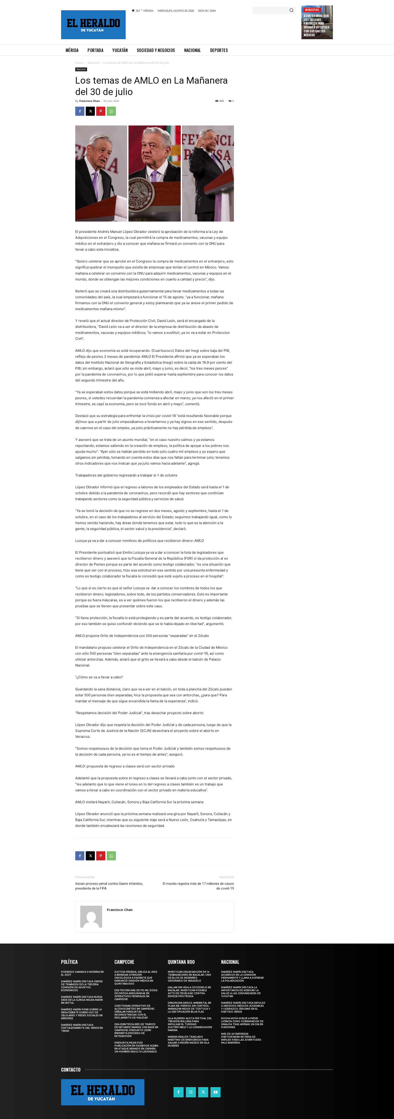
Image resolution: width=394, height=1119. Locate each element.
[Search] (291, 10)
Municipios (312, 10)
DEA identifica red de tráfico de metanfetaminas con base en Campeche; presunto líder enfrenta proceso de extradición (136, 1030)
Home (79, 63)
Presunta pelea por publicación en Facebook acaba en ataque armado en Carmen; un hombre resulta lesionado (136, 1047)
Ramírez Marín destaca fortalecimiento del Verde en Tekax (82, 1028)
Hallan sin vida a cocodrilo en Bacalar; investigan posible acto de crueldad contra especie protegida (189, 992)
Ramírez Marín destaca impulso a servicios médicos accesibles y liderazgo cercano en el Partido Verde (243, 1007)
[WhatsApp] (111, 111)
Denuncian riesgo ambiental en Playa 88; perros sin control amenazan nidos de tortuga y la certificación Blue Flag (189, 1007)
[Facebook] (79, 111)
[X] (90, 111)
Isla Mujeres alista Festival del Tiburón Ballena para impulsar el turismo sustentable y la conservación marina (190, 1024)
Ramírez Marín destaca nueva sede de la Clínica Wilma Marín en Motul (82, 1000)
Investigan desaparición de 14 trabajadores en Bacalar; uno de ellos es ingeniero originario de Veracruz (189, 976)
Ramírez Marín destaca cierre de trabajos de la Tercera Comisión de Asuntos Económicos (82, 986)
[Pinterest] (100, 111)
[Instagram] (191, 1092)
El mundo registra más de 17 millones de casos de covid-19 (198, 886)
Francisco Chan (89, 101)
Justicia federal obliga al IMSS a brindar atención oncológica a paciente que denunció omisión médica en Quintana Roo (135, 977)
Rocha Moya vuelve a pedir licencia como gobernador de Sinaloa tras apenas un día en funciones (242, 1023)
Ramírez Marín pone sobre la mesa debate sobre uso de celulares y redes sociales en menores (82, 1014)
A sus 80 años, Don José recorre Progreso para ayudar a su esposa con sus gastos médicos (316, 25)
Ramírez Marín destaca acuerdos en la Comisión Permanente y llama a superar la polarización (242, 976)
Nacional (93, 63)
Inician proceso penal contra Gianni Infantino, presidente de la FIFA (109, 886)
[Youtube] (215, 1092)
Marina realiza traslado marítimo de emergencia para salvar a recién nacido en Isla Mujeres (188, 1041)
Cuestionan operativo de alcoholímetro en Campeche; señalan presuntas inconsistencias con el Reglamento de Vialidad (134, 1011)
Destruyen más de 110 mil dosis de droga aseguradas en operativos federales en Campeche (136, 995)
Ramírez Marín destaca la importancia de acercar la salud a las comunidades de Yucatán (241, 992)
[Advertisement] (214, 28)
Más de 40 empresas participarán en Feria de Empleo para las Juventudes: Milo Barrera (241, 1038)
